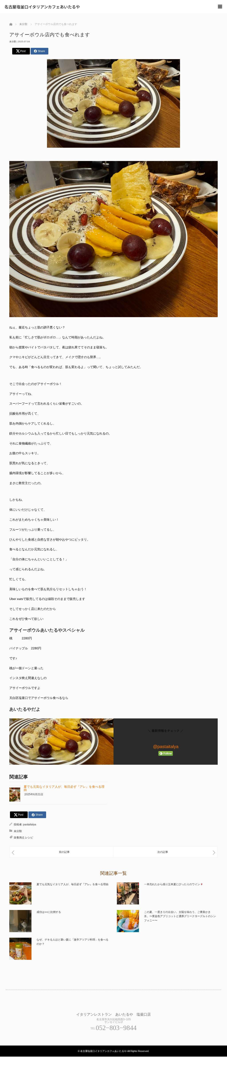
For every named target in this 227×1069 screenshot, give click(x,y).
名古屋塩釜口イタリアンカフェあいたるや (42, 7)
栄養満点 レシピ (23, 837)
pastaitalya (29, 824)
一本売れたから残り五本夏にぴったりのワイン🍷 (173, 884)
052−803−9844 (116, 1027)
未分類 (12, 41)
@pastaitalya (165, 746)
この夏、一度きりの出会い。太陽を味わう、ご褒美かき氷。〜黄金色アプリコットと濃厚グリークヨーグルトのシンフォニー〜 (180, 916)
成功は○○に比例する (49, 912)
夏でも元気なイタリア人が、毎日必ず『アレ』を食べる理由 (64, 788)
